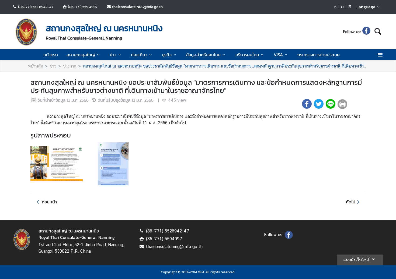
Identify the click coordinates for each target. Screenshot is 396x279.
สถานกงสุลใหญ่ (81, 54)
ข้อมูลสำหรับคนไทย (203, 54)
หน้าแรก (50, 54)
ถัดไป (350, 202)
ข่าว (113, 54)
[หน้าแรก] (26, 32)
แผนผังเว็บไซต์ (356, 259)
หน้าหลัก (35, 66)
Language (366, 6)
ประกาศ (69, 66)
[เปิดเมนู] (379, 54)
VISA (278, 54)
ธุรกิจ (167, 54)
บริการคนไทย (247, 54)
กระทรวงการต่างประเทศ (318, 54)
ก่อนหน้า (49, 202)
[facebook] (366, 31)
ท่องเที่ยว (139, 54)
